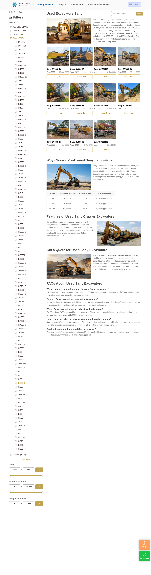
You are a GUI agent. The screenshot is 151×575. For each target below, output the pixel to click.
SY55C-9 (21, 367)
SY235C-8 (22, 178)
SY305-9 (21, 216)
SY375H (21, 282)
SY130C (21, 81)
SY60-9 (21, 379)
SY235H (21, 185)
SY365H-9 (22, 274)
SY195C (21, 116)
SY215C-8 (22, 154)
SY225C (21, 162)
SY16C (20, 108)
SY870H (21, 441)
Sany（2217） (19, 38)
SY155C (21, 100)
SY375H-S (22, 286)
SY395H (21, 302)
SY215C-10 (22, 150)
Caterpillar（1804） (21, 27)
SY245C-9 (22, 189)
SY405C (21, 305)
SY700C (21, 406)
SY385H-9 (22, 298)
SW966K (21, 57)
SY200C (21, 123)
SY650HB (22, 395)
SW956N (21, 54)
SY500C (21, 348)
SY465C (21, 321)
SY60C (20, 387)
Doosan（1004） (20, 455)
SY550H (21, 356)
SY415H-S (22, 313)
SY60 (20, 375)
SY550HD (22, 364)
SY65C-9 (21, 402)
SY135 (20, 85)
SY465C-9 (22, 325)
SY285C (21, 209)
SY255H (21, 197)
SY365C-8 (22, 263)
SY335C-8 (22, 232)
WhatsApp (144, 558)
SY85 (20, 433)
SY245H (21, 193)
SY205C (21, 131)
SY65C (20, 398)
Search (139, 14)
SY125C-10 (22, 77)
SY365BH (22, 255)
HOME (12, 12)
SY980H (21, 449)
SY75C (20, 422)
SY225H (21, 170)
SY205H (21, 139)
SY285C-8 (22, 212)
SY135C (21, 92)
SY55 (20, 352)
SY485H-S (22, 344)
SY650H (21, 391)
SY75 (20, 414)
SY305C (21, 220)
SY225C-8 (22, 166)
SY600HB (22, 383)
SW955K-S (22, 46)
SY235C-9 (22, 181)
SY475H (21, 333)
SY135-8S (22, 88)
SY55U (20, 371)
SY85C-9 (21, 437)
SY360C (21, 251)
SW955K (21, 42)
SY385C (21, 290)
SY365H (21, 267)
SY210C (21, 143)
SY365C (21, 259)
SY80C (20, 430)
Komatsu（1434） (20, 31)
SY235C (21, 174)
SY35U (20, 247)
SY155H (21, 104)
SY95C (20, 445)
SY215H (21, 158)
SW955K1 (22, 50)
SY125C (21, 73)
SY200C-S (22, 127)
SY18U (20, 112)
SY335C (21, 228)
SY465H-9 (22, 329)
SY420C (21, 317)
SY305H (21, 224)
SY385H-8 (22, 294)
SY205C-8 (22, 135)
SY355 (20, 240)
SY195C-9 (22, 119)
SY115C (21, 61)
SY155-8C (22, 96)
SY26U (20, 205)
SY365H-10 (22, 271)
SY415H (21, 309)
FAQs (144, 547)
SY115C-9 (22, 65)
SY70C (20, 410)
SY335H (21, 236)
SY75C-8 (21, 426)
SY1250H (21, 69)
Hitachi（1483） (19, 34)
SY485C (21, 336)
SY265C (21, 201)
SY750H (21, 418)
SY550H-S (22, 360)
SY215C (21, 147)
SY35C (20, 243)
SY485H (21, 340)
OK (39, 470)
